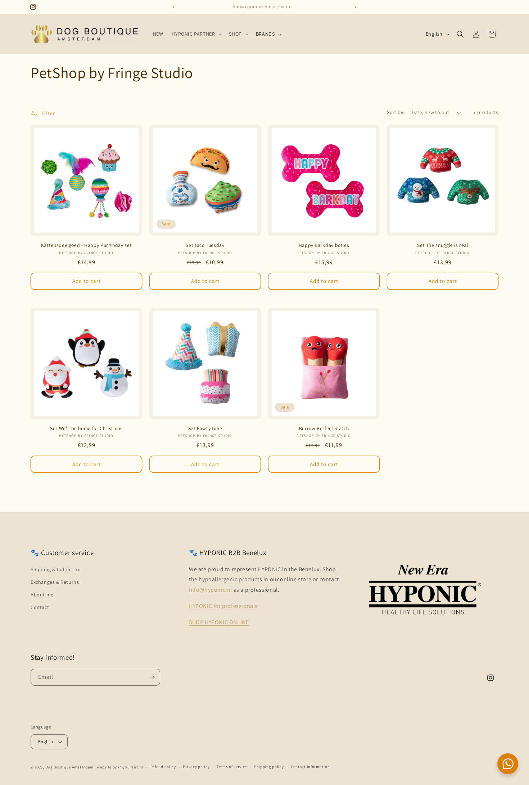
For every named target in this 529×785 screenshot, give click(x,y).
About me (42, 594)
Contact (40, 607)
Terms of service (232, 766)
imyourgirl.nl (130, 767)
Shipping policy (269, 766)
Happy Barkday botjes (324, 245)
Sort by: (395, 112)
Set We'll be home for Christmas (86, 428)
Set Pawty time (205, 428)
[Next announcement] (355, 7)
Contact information (310, 766)
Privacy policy (196, 766)
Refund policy (163, 766)
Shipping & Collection (56, 569)
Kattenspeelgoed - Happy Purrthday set (86, 245)
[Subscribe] (152, 677)
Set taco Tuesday (205, 245)
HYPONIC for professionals (223, 606)
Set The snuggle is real (442, 245)
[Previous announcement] (173, 7)
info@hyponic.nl (210, 590)
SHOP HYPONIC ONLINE (219, 622)
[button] (196, 33)
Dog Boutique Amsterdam (69, 767)
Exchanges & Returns (55, 582)
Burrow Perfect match (324, 428)
